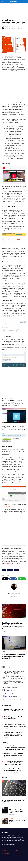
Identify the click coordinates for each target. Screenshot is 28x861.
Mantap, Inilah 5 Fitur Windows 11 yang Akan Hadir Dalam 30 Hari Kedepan (13, 755)
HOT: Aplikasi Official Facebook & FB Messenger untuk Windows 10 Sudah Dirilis (13, 656)
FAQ (3, 852)
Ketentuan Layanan (18, 852)
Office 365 (10, 569)
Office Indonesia (6, 506)
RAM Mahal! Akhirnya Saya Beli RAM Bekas (17, 821)
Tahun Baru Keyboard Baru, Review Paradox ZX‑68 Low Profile (16, 811)
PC (3, 16)
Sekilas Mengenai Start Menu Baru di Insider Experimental (14, 717)
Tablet (12, 16)
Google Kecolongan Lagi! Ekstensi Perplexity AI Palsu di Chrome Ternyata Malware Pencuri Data (13, 734)
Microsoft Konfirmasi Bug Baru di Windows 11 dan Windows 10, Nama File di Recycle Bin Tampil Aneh (14, 762)
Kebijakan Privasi (5, 853)
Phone (6, 16)
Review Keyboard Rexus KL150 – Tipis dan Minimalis (13, 801)
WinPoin (13, 1)
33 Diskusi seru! (5, 31)
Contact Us (4, 850)
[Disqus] (14, 682)
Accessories (4, 797)
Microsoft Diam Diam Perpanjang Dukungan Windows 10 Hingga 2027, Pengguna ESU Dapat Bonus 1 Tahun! (14, 747)
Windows (16, 569)
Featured (11, 807)
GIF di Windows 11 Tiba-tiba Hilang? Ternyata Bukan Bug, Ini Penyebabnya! (15, 725)
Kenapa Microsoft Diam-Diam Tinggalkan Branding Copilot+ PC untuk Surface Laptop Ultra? (13, 770)
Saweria (10, 563)
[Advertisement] (14, 8)
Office (4, 569)
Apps (4, 651)
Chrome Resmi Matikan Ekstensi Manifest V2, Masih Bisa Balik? (13, 709)
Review (9, 16)
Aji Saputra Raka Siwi (11, 26)
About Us (16, 850)
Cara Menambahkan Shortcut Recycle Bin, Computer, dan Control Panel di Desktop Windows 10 (14, 625)
